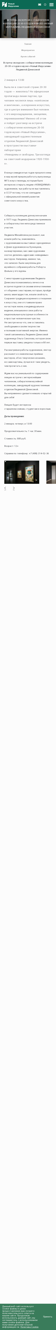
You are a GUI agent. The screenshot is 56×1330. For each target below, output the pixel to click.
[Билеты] (39, 4)
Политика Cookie (29, 1327)
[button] (5, 488)
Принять (47, 1317)
